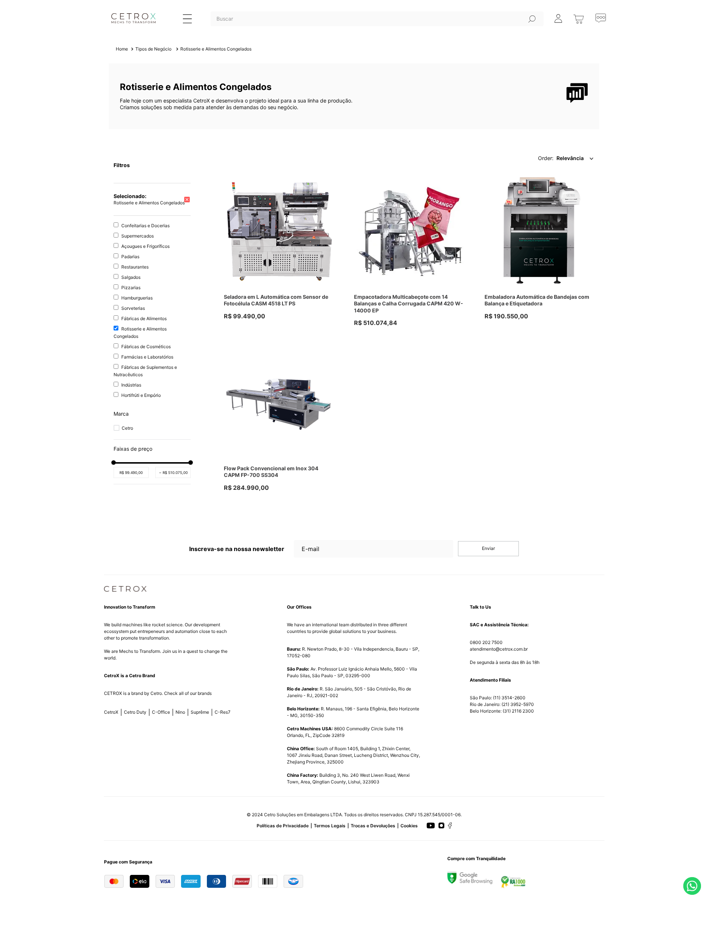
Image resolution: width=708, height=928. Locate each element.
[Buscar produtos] (532, 18)
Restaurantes (135, 267)
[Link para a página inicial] (121, 49)
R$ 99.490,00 (131, 472)
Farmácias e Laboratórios (147, 357)
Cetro (127, 428)
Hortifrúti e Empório (141, 395)
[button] (152, 414)
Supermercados (137, 236)
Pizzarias (130, 287)
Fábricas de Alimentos (144, 318)
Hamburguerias (137, 298)
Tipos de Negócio (153, 49)
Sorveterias (133, 308)
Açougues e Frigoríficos (145, 246)
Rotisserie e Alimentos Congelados (215, 49)
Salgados (130, 277)
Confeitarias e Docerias (145, 225)
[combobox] (377, 28)
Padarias (130, 256)
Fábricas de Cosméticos (146, 346)
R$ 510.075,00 (173, 472)
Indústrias (131, 385)
